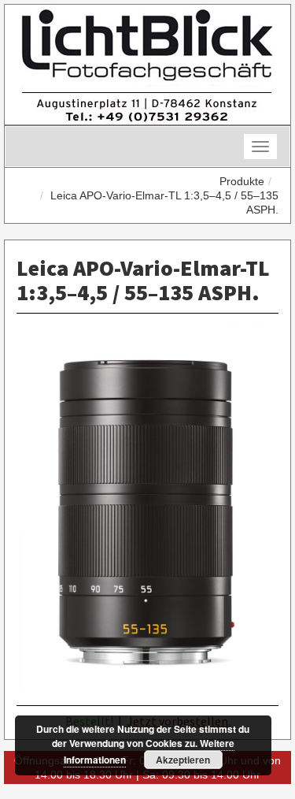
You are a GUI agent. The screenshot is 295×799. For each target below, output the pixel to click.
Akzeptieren (183, 760)
